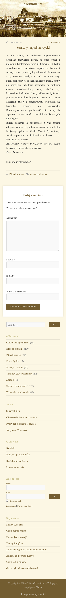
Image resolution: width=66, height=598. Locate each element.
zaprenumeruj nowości (34, 594)
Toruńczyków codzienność (19, 373)
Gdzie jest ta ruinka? (16, 562)
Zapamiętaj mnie (15, 501)
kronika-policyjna (38, 173)
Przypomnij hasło (25, 506)
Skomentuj (55, 42)
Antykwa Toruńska (16, 430)
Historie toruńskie (14, 348)
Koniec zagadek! (14, 524)
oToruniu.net (33, 3)
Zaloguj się (52, 583)
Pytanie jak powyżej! (16, 537)
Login (8, 483)
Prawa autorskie (15, 467)
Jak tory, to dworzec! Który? (20, 555)
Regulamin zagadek (17, 461)
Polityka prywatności (18, 454)
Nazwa (10, 259)
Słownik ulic (13, 411)
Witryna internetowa (16, 291)
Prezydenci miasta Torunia (21, 423)
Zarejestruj (11, 506)
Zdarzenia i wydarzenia (17, 392)
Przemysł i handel (14, 367)
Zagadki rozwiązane (16, 386)
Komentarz (11, 217)
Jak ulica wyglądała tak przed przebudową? (27, 549)
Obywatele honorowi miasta (21, 417)
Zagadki (10, 380)
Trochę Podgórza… (15, 543)
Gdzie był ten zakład (16, 531)
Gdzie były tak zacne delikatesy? (22, 568)
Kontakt (10, 448)
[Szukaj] (54, 324)
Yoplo (39, 587)
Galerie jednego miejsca (17, 342)
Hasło (8, 492)
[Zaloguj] (54, 496)
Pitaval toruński (16, 173)
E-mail (10, 275)
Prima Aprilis (12, 361)
